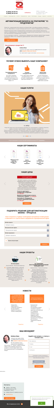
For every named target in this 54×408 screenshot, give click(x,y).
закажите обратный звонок (29, 51)
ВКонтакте (22, 404)
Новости (44, 16)
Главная (6, 16)
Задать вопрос (11, 40)
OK (41, 403)
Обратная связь (10, 398)
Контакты (49, 16)
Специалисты (24, 16)
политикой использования (37, 399)
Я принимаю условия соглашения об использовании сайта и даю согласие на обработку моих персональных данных (39, 356)
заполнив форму (40, 52)
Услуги (18, 16)
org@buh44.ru (28, 12)
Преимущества (12, 16)
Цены (29, 16)
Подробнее (20, 324)
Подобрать (27, 203)
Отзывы (39, 16)
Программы (34, 16)
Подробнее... (7, 37)
